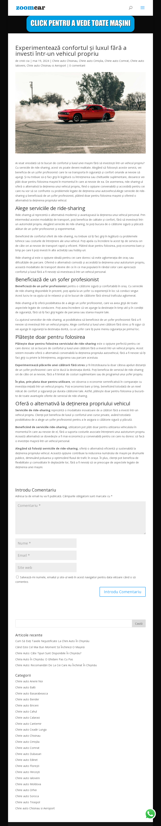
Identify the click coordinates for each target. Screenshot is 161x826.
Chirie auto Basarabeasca (31, 693)
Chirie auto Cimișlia (91, 61)
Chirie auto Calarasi (27, 717)
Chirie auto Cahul (26, 711)
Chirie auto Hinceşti (27, 772)
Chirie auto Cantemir (28, 723)
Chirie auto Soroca (27, 796)
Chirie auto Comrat (117, 61)
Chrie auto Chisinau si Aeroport (46, 65)
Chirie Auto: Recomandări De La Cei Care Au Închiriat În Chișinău (56, 665)
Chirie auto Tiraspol (27, 802)
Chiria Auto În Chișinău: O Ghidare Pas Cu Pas (44, 659)
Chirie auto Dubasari (28, 754)
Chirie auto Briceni (26, 705)
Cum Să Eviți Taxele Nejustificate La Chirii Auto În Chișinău (52, 641)
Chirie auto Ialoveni (27, 778)
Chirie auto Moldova (28, 784)
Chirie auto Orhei (26, 790)
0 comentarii (77, 65)
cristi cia (24, 61)
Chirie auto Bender (27, 699)
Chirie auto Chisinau (64, 61)
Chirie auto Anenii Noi (29, 681)
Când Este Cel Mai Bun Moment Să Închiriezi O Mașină (50, 647)
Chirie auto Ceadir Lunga (31, 729)
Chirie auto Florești (27, 766)
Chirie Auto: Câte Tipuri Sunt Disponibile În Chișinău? (48, 653)
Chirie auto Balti (25, 687)
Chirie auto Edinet (26, 760)
